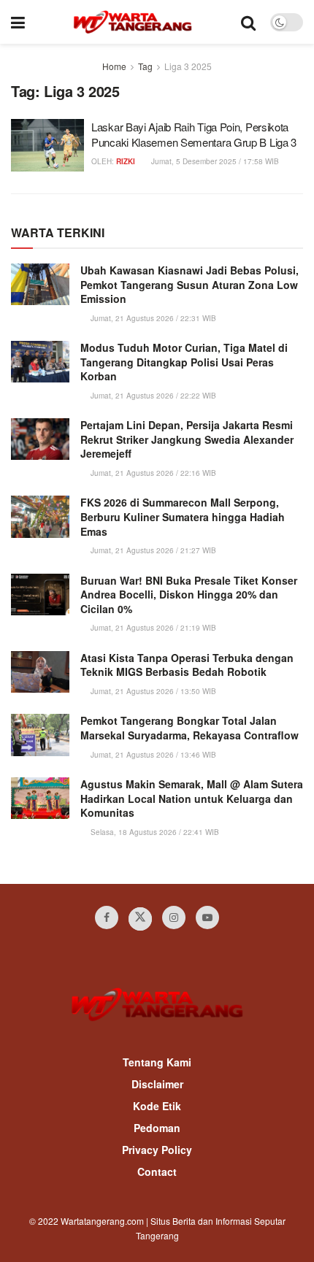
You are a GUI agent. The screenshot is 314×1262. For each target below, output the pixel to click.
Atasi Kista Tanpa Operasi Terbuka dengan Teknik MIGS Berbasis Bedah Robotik (187, 665)
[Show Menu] (18, 22)
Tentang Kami (157, 1062)
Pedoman (157, 1127)
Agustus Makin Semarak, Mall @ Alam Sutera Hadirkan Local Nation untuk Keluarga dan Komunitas (191, 798)
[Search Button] (248, 22)
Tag (145, 66)
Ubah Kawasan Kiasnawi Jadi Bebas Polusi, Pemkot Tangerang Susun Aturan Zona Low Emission (189, 284)
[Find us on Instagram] (173, 917)
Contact (157, 1171)
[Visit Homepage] (132, 21)
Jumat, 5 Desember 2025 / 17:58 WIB (214, 161)
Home (114, 66)
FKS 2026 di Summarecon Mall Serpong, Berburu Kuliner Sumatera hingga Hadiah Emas (182, 516)
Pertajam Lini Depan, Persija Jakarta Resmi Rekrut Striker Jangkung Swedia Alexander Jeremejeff (187, 439)
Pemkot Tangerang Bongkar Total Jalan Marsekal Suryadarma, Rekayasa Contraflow (189, 727)
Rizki (125, 161)
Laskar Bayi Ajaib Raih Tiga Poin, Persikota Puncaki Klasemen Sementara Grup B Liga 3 (193, 134)
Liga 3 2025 (188, 66)
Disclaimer (157, 1084)
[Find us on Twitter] (140, 919)
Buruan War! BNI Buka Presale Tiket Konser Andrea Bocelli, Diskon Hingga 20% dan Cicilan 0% (188, 594)
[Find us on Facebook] (106, 917)
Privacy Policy (157, 1149)
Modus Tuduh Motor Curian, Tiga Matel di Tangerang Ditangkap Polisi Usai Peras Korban (184, 361)
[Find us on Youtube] (207, 917)
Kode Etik (157, 1106)
